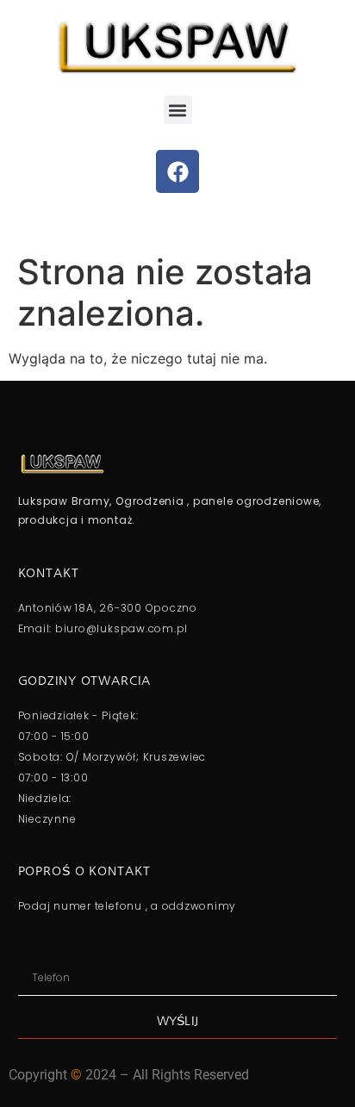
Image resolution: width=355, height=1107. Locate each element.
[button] (178, 110)
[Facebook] (177, 171)
